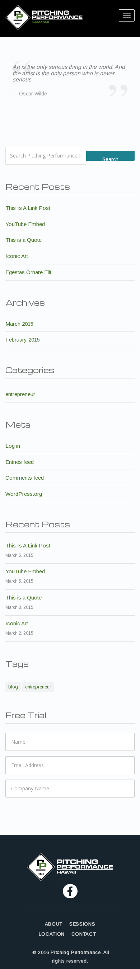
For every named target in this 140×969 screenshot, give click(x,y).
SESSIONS (82, 924)
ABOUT (53, 924)
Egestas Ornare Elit (28, 272)
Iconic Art (16, 256)
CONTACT (83, 934)
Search (110, 158)
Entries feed (19, 462)
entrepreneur (20, 394)
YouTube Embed (25, 224)
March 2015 (19, 324)
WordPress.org (23, 494)
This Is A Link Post (27, 208)
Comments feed (24, 478)
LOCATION (52, 934)
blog (13, 687)
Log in (12, 446)
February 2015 (22, 340)
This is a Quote (23, 240)
